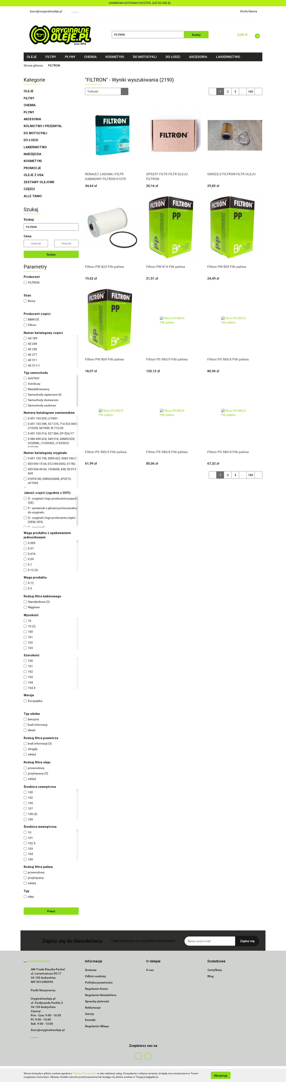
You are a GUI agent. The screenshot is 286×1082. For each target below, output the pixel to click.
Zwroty (89, 1014)
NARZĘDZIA (32, 154)
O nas (150, 970)
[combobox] (106, 91)
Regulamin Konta (96, 988)
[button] (93, 961)
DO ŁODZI (31, 140)
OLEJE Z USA (34, 175)
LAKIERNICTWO (36, 147)
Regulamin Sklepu (97, 1026)
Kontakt (90, 1020)
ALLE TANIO (33, 196)
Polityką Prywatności (85, 1073)
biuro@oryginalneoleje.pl (48, 1030)
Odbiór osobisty (95, 976)
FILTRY (29, 98)
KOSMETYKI (33, 161)
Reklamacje (93, 1007)
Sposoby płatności (97, 1001)
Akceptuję (220, 1075)
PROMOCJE (32, 168)
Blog (210, 976)
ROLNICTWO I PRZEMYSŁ (43, 126)
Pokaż (51, 911)
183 (250, 91)
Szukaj (51, 254)
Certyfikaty (214, 970)
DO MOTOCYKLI (36, 133)
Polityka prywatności (99, 982)
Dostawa (91, 970)
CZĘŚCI (30, 189)
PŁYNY (29, 112)
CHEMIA (30, 105)
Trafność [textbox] (92, 91)
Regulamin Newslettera (100, 995)
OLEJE (29, 91)
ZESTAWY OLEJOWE (39, 182)
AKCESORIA (32, 119)
